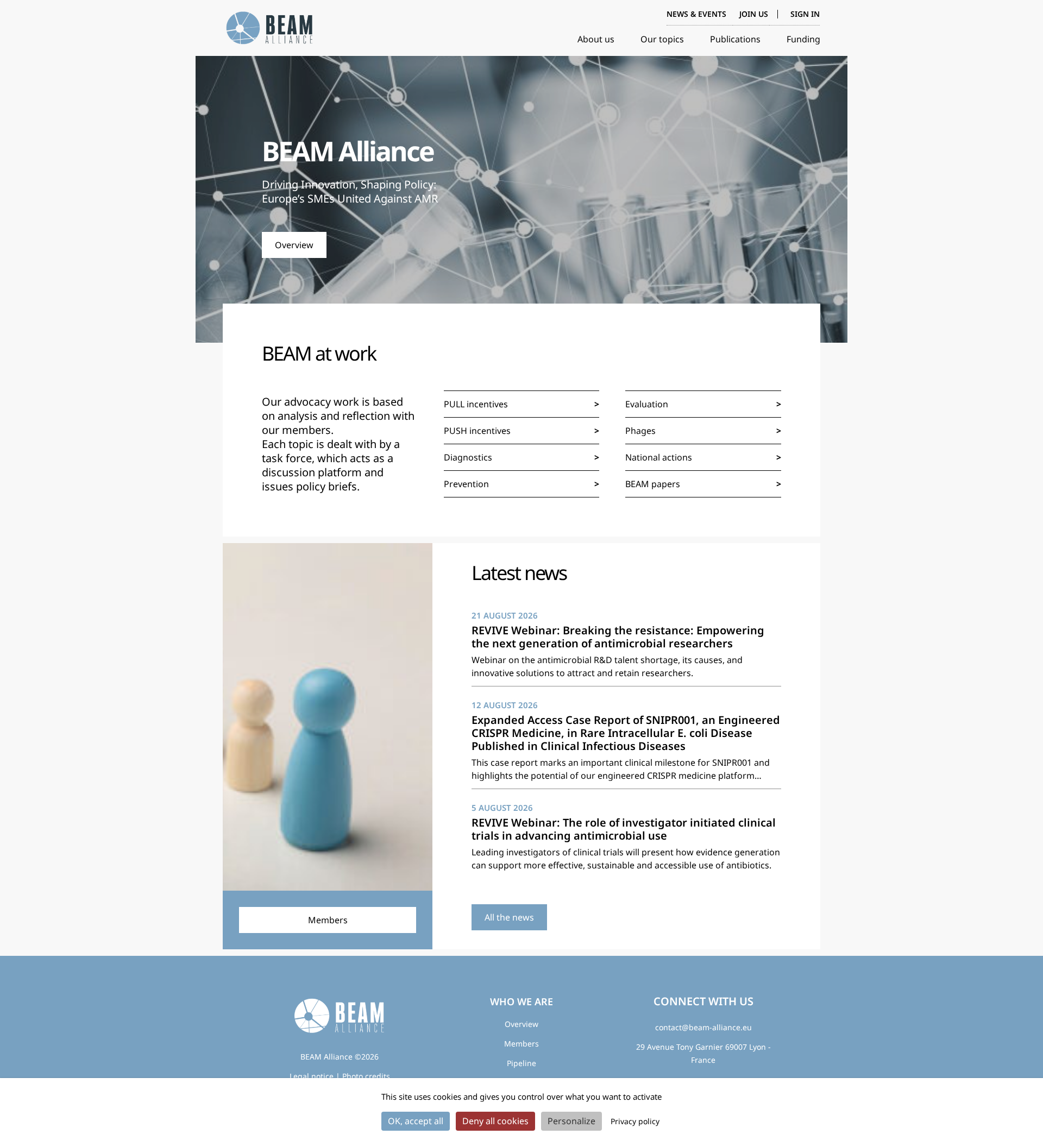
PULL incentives (476, 404)
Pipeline (521, 1063)
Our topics (662, 39)
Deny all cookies (495, 1121)
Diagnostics (468, 457)
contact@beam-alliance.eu (703, 1027)
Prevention (466, 484)
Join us (753, 14)
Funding (803, 39)
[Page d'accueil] (272, 28)
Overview (294, 245)
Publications (735, 39)
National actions (658, 457)
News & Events (696, 14)
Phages (640, 431)
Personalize (571, 1121)
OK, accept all (415, 1121)
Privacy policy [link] (635, 1121)
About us (595, 39)
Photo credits (366, 1076)
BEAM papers (652, 484)
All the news (509, 917)
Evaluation (646, 404)
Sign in (805, 14)
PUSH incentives (477, 431)
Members (521, 1043)
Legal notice (312, 1076)
